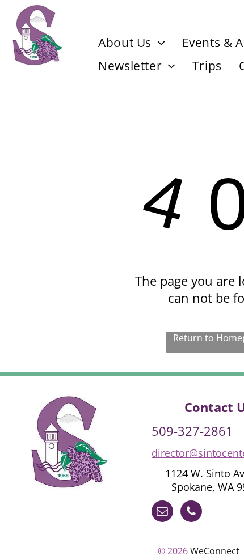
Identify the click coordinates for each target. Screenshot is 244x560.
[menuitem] (132, 42)
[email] (162, 512)
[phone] (191, 512)
